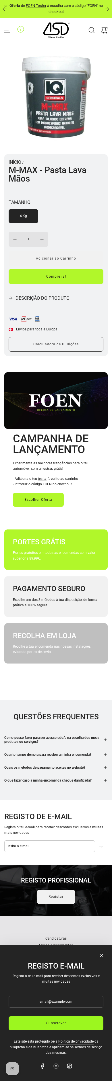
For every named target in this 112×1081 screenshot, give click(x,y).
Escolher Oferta (38, 500)
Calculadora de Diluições (56, 344)
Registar (56, 897)
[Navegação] (7, 30)
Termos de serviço (88, 1047)
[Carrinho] (104, 30)
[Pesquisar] (91, 30)
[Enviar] (101, 846)
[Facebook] (42, 1066)
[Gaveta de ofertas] (20, 29)
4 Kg (23, 216)
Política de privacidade (76, 1041)
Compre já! (56, 276)
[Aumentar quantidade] (42, 239)
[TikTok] (69, 1066)
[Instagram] (56, 1066)
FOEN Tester (36, 5)
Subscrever (56, 1023)
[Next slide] (107, 8)
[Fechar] (101, 955)
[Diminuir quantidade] (15, 239)
